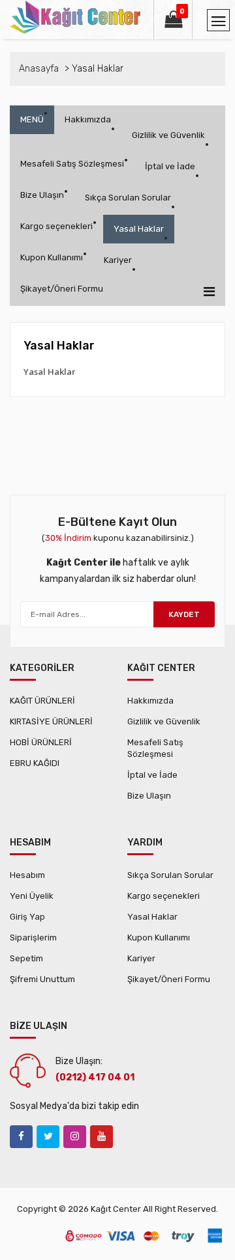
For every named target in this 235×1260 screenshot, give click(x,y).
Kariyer (118, 260)
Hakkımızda (88, 119)
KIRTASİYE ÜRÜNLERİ (51, 721)
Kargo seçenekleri (56, 226)
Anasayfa (39, 68)
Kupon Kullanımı (51, 257)
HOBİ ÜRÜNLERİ (41, 742)
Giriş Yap (27, 917)
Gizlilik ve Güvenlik (168, 135)
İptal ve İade (170, 166)
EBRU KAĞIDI (34, 763)
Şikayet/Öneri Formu (61, 289)
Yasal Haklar (139, 229)
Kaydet (184, 614)
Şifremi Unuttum (42, 979)
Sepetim (26, 958)
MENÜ (32, 119)
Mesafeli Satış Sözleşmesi (72, 164)
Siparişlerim (33, 937)
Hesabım (27, 875)
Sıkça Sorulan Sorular (128, 197)
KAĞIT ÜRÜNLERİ (42, 700)
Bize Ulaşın (42, 195)
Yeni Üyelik (32, 896)
